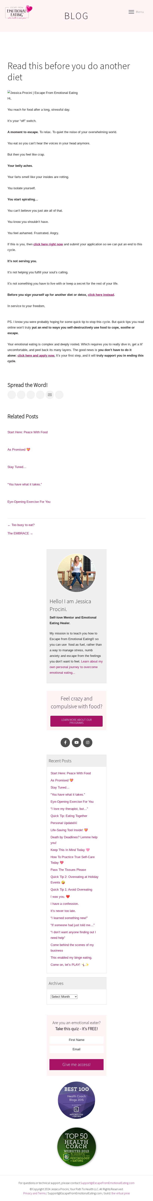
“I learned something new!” (69, 918)
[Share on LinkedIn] (30, 395)
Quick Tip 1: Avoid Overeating (71, 889)
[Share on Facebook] (11, 395)
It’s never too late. (63, 911)
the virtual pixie (120, 1193)
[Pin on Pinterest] (40, 395)
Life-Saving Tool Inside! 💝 (69, 830)
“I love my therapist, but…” (69, 809)
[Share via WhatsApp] (59, 395)
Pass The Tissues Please (68, 870)
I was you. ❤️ (60, 896)
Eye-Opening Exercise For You (28, 502)
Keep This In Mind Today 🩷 (70, 850)
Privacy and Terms (34, 1193)
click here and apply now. (36, 355)
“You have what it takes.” (24, 484)
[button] (65, 742)
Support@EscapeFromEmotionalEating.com (107, 1183)
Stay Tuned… (16, 467)
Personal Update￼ (64, 823)
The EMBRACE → (20, 533)
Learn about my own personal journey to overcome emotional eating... (76, 667)
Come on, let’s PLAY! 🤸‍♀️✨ (70, 965)
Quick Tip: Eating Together (69, 816)
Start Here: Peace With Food (27, 432)
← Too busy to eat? (21, 525)
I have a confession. (65, 904)
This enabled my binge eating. (72, 957)
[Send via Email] (50, 395)
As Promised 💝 (18, 449)
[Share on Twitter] (21, 395)
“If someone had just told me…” (73, 925)
